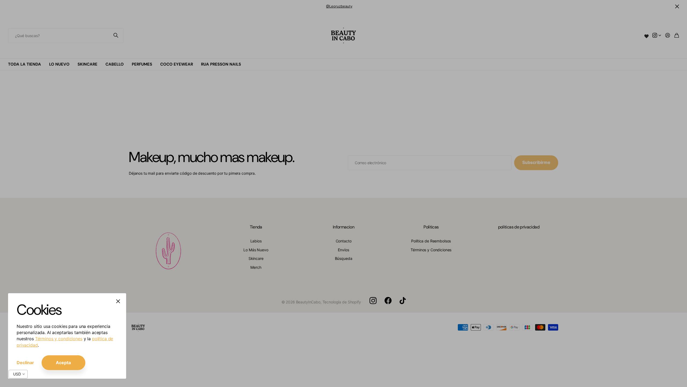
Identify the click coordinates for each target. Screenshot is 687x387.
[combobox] (18, 374)
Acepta (63, 362)
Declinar (25, 362)
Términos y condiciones (58, 338)
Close (118, 301)
